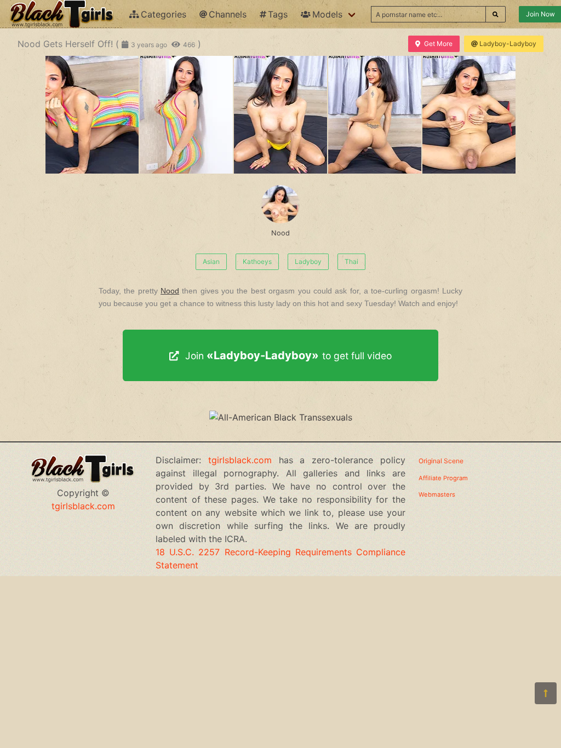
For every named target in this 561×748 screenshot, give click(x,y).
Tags (278, 14)
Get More (438, 43)
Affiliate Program (443, 478)
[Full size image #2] (280, 115)
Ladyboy (308, 261)
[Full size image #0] (92, 115)
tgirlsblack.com (83, 505)
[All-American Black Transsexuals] (280, 417)
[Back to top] (546, 693)
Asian (211, 261)
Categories (163, 14)
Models (327, 14)
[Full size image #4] (469, 115)
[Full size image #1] (186, 115)
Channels (228, 14)
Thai (351, 261)
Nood (280, 233)
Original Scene (441, 461)
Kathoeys (257, 261)
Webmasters (437, 494)
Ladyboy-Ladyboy (507, 43)
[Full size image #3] (374, 115)
